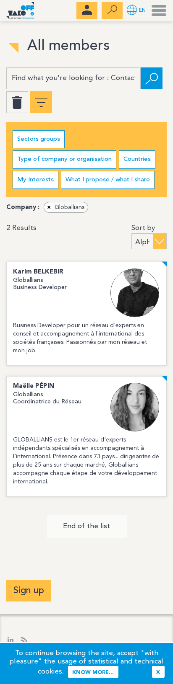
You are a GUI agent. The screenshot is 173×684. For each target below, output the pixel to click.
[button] (136, 10)
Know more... (93, 672)
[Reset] (17, 102)
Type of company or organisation (64, 159)
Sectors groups (38, 139)
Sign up (28, 590)
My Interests (35, 180)
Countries (137, 159)
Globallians (66, 207)
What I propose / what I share (108, 180)
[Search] (152, 78)
